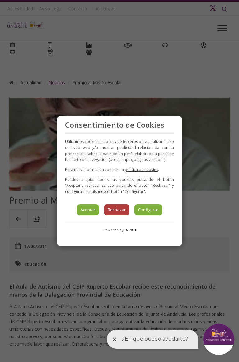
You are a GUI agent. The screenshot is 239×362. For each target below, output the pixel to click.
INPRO (130, 229)
